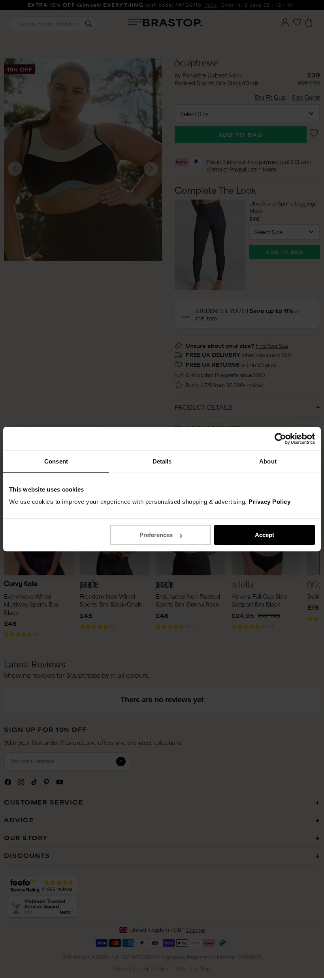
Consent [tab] (56, 461)
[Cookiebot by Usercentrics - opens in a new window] (280, 439)
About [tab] (268, 461)
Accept (264, 534)
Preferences (156, 534)
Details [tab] (162, 461)
